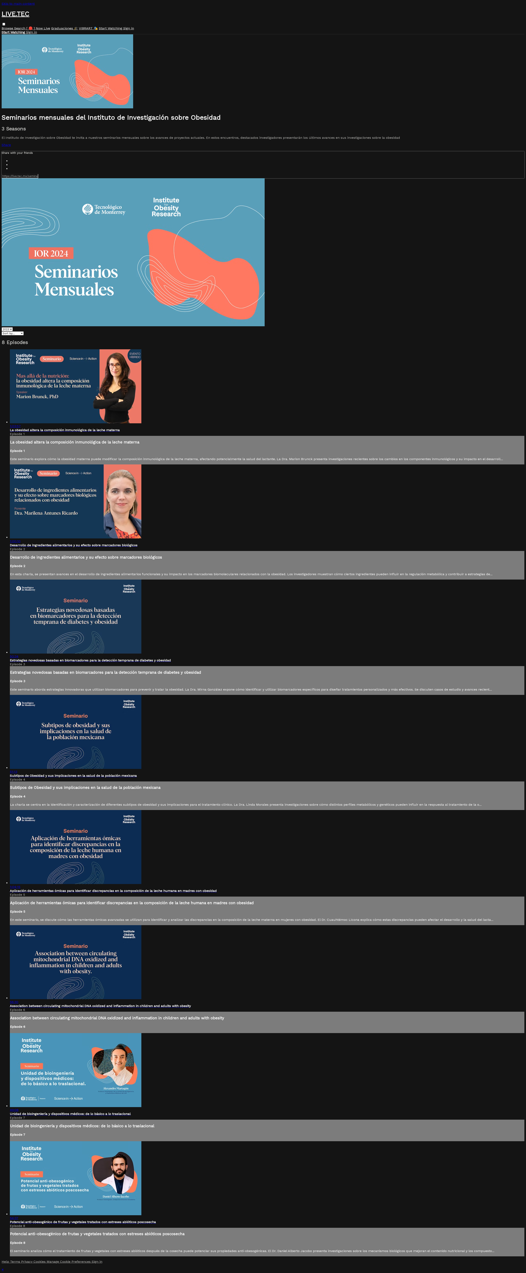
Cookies (40, 1262)
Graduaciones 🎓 (64, 28)
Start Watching (111, 28)
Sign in (128, 28)
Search (20, 28)
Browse (8, 28)
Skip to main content (18, 4)
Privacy (27, 1262)
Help (6, 1262)
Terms (15, 1262)
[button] (3, 24)
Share (6, 145)
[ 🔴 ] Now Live (38, 28)
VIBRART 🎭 (88, 28)
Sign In (31, 32)
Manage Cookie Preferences (69, 1262)
